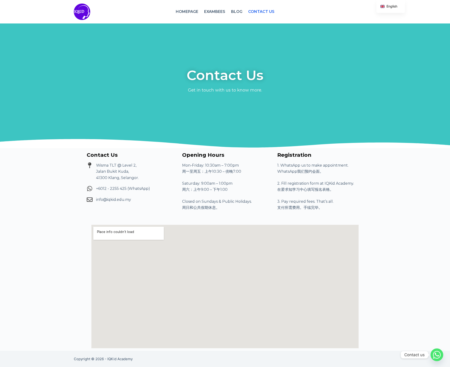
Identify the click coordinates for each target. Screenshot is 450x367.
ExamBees (214, 11)
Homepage (187, 11)
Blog (236, 11)
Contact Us (261, 11)
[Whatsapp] (437, 354)
